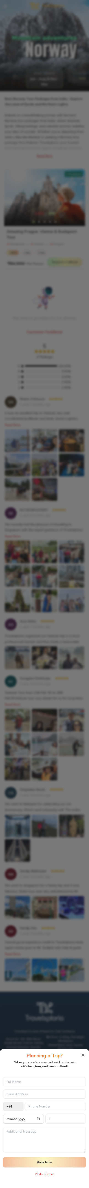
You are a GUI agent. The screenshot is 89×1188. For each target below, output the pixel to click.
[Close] (83, 1055)
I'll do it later (44, 1174)
